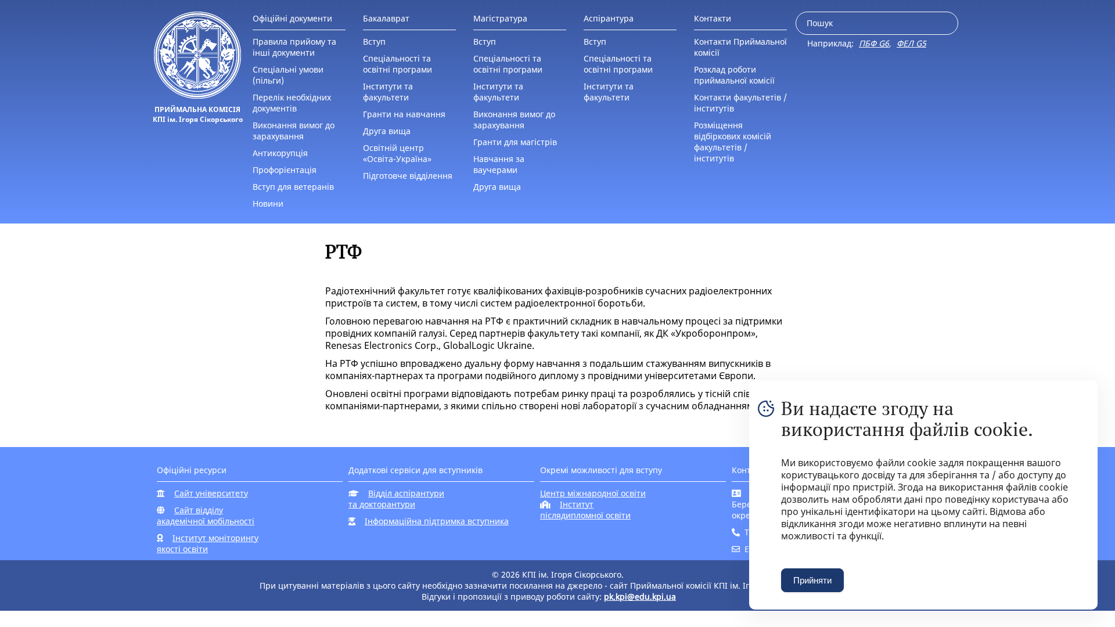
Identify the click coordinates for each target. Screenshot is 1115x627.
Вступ (374, 41)
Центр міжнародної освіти (593, 493)
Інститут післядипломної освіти (585, 510)
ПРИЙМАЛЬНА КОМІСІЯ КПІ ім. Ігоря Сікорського (198, 114)
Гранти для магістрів (515, 141)
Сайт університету (211, 493)
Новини (268, 203)
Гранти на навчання (404, 114)
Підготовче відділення (407, 175)
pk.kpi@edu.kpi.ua (640, 596)
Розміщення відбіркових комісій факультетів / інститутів (732, 142)
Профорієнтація (284, 169)
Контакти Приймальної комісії (740, 47)
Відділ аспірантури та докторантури (396, 499)
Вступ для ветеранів (293, 186)
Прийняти (812, 580)
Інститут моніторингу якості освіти (207, 543)
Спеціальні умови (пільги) (288, 75)
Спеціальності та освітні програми (397, 64)
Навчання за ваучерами (498, 164)
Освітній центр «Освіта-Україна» (397, 153)
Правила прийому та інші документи (294, 47)
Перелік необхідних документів (292, 103)
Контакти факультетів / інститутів (740, 103)
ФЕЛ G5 (911, 43)
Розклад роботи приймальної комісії (734, 75)
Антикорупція (280, 152)
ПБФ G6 (874, 43)
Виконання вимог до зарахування (293, 131)
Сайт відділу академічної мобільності (205, 516)
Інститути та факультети (388, 92)
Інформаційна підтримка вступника (437, 521)
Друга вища (387, 130)
